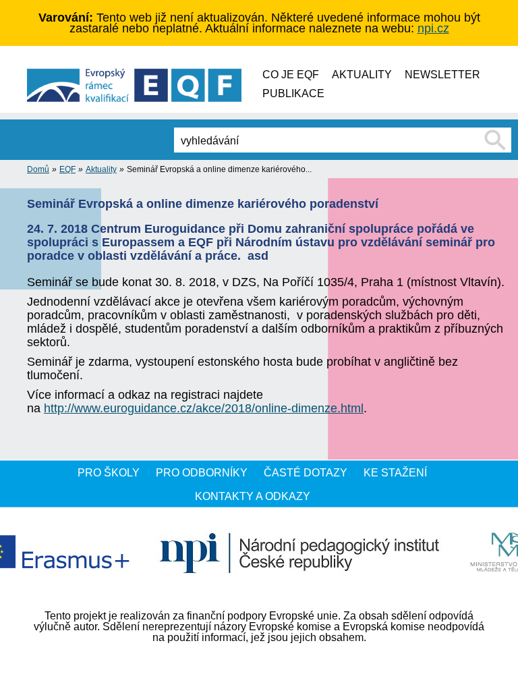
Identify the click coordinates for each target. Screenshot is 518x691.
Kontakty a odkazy (252, 496)
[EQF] (161, 85)
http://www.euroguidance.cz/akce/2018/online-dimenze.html (204, 408)
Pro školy (109, 472)
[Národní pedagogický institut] (300, 553)
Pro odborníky (202, 472)
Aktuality (101, 169)
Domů (38, 169)
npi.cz (433, 28)
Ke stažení (395, 472)
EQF (67, 169)
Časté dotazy (305, 472)
